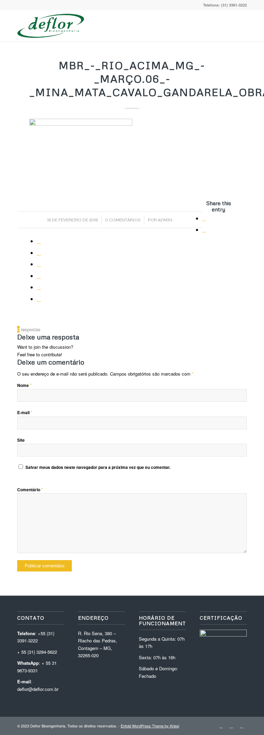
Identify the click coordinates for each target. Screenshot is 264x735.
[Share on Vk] (39, 275)
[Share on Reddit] (39, 287)
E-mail (24, 413)
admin (165, 219)
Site (21, 440)
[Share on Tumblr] (39, 263)
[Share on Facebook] (204, 218)
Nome (24, 385)
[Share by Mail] (39, 298)
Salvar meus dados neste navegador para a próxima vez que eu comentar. (97, 467)
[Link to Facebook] (241, 726)
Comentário (30, 490)
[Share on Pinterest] (39, 240)
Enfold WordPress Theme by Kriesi (150, 725)
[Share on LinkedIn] (39, 252)
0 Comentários (123, 219)
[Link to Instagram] (231, 726)
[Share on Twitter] (204, 229)
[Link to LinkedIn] (221, 726)
